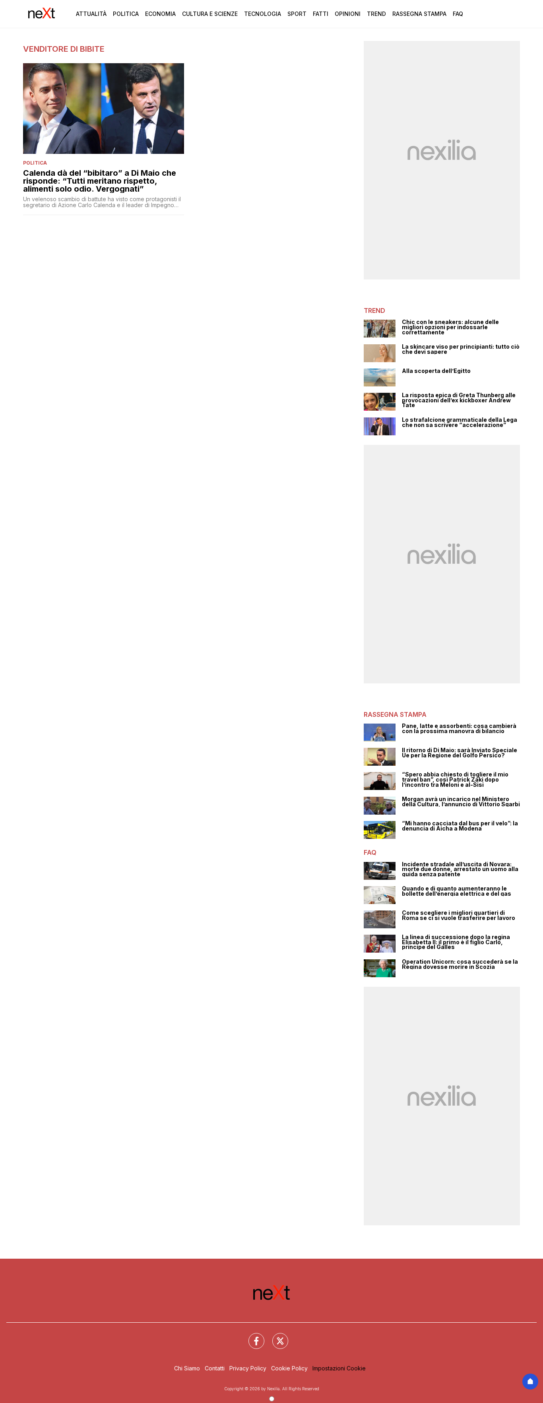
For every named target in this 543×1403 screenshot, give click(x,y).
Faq (458, 13)
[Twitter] (275, 1336)
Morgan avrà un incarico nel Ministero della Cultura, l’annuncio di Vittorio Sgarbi (461, 802)
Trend (376, 13)
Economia (160, 13)
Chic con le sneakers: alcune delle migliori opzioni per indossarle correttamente (450, 327)
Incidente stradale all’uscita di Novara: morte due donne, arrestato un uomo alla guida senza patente (460, 869)
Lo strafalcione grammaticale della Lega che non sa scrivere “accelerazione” (459, 422)
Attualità (91, 13)
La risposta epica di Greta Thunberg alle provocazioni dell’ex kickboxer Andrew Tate (459, 400)
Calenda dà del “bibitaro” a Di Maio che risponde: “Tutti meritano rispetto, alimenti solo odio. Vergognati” (99, 181)
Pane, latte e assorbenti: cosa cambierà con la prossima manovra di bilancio (459, 729)
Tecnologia (262, 13)
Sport (296, 13)
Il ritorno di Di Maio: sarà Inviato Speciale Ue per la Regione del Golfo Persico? (459, 753)
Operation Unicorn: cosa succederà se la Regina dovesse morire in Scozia (460, 964)
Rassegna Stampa (419, 13)
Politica (126, 13)
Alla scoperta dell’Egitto (436, 371)
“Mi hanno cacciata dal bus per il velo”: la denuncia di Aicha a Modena (460, 826)
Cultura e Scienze (210, 13)
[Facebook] (251, 1336)
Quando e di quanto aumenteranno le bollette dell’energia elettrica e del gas (456, 891)
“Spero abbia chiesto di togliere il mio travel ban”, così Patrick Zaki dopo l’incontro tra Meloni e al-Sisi (455, 779)
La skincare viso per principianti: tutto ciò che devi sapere (461, 349)
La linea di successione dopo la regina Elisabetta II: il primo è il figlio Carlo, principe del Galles (456, 942)
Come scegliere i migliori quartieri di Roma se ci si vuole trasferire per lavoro (458, 915)
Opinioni (348, 13)
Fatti (320, 13)
